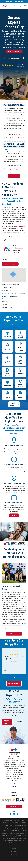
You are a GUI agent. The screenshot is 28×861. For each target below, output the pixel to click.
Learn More (20, 1)
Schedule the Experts (13, 51)
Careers (14, 786)
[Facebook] (10, 814)
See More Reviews (13, 683)
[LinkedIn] (15, 814)
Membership (14, 792)
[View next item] (18, 677)
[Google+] (17, 814)
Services (14, 780)
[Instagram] (13, 814)
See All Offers (13, 176)
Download (21, 138)
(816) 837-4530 (19, 248)
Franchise (14, 795)
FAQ (14, 783)
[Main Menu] (25, 6)
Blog (14, 789)
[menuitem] (14, 845)
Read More (14, 661)
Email (13, 138)
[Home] (8, 6)
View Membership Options (13, 58)
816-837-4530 (7, 290)
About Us (13, 515)
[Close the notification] (26, 1)
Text (7, 138)
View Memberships (19, 720)
